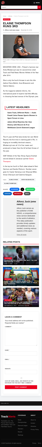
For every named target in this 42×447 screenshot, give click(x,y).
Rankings (20, 435)
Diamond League (22, 425)
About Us (33, 420)
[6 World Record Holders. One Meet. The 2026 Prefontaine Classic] (21, 255)
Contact (33, 423)
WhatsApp (30, 189)
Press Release (22, 286)
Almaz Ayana (13, 179)
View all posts (21, 234)
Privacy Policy (35, 429)
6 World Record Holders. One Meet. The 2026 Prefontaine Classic (20, 261)
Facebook (14, 189)
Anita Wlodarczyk (27, 179)
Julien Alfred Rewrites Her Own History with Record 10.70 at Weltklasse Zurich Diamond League (21, 125)
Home (4, 16)
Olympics (20, 429)
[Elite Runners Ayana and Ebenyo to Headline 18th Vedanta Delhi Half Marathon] (21, 297)
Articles (10, 16)
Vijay (15, 263)
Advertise (33, 426)
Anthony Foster (23, 305)
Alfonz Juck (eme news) (12, 30)
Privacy (34, 443)
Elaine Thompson (10, 183)
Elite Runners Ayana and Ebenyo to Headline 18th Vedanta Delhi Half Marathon (21, 303)
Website (8, 369)
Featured (8, 258)
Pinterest (17, 193)
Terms (39, 443)
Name (7, 350)
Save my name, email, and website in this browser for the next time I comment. (19, 382)
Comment (8, 326)
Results (20, 432)
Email (27, 193)
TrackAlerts (8, 443)
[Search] (39, 7)
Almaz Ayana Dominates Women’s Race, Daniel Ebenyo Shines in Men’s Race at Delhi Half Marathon (20, 283)
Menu (38, 2)
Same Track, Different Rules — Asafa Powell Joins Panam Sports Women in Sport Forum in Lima (22, 115)
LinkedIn (7, 193)
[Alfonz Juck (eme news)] (10, 203)
